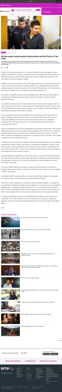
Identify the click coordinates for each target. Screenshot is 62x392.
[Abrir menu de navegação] (60, 5)
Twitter (4, 373)
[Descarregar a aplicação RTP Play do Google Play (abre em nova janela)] (54, 354)
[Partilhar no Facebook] (1, 67)
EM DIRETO (28, 370)
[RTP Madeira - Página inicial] (5, 5)
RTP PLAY (28, 368)
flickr (11, 373)
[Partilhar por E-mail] (7, 67)
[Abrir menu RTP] (31, 1)
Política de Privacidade (6, 387)
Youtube (9, 373)
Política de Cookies (17, 387)
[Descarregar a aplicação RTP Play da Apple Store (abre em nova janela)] (46, 354)
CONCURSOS (29, 375)
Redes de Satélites (13, 361)
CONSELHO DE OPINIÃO (50, 373)
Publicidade (10, 388)
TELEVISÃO (19, 371)
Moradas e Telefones (48, 361)
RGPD (47, 379)
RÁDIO (18, 373)
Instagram (6, 373)
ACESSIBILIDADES (39, 376)
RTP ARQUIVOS (20, 375)
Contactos (29, 379)
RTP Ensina (19, 376)
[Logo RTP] (7, 368)
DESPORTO (19, 370)
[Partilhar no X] (4, 67)
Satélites (38, 378)
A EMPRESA (48, 368)
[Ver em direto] (5, 11)
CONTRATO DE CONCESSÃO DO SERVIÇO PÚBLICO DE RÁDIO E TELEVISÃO (52, 376)
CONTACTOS (38, 368)
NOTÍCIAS (19, 368)
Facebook (2, 373)
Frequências (30, 361)
